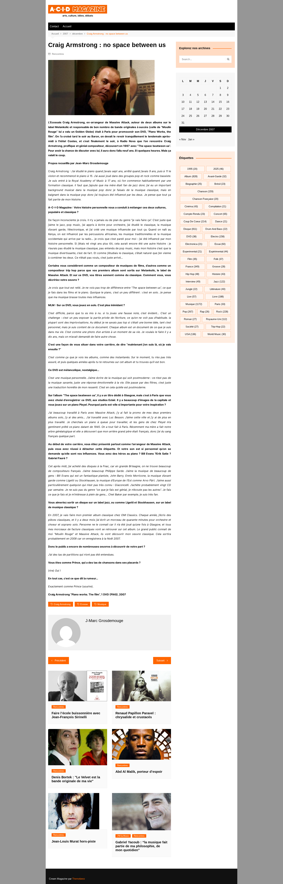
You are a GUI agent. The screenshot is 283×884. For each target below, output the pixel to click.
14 (212, 101)
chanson (205, 191)
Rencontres (58, 54)
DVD (191, 236)
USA (190, 334)
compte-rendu (194, 214)
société (192, 326)
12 (197, 101)
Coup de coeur (195, 221)
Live (191, 296)
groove (218, 266)
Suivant (160, 660)
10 (182, 101)
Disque (190, 229)
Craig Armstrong (62, 604)
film (192, 259)
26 (197, 116)
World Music (217, 334)
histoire (218, 274)
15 (220, 101)
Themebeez (78, 878)
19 (197, 108)
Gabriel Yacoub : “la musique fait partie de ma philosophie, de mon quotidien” (141, 846)
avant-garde (217, 176)
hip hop (192, 274)
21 (212, 108)
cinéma (191, 206)
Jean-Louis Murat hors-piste (74, 841)
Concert (220, 214)
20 (205, 108)
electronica (193, 244)
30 (227, 116)
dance (221, 221)
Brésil (219, 183)
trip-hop (218, 326)
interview (193, 281)
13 (205, 101)
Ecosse (84, 604)
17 (182, 108)
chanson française (205, 198)
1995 (192, 168)
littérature (217, 289)
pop (188, 311)
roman (190, 319)
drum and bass (216, 229)
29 (220, 116)
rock (222, 311)
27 (205, 116)
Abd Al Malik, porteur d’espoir (138, 771)
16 (227, 101)
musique (101, 604)
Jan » (191, 139)
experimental (192, 251)
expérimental (218, 251)
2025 (218, 168)
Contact (54, 26)
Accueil (67, 26)
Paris (220, 304)
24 (182, 116)
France (192, 266)
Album (191, 176)
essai (220, 244)
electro (218, 236)
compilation (217, 206)
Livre (218, 296)
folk (218, 259)
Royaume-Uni (216, 319)
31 (182, 122)
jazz (219, 281)
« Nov (182, 139)
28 (212, 116)
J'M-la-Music (123, 836)
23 (227, 108)
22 (220, 108)
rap (204, 311)
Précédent (60, 660)
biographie (194, 183)
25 (190, 116)
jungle (191, 289)
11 (190, 101)
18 (190, 108)
